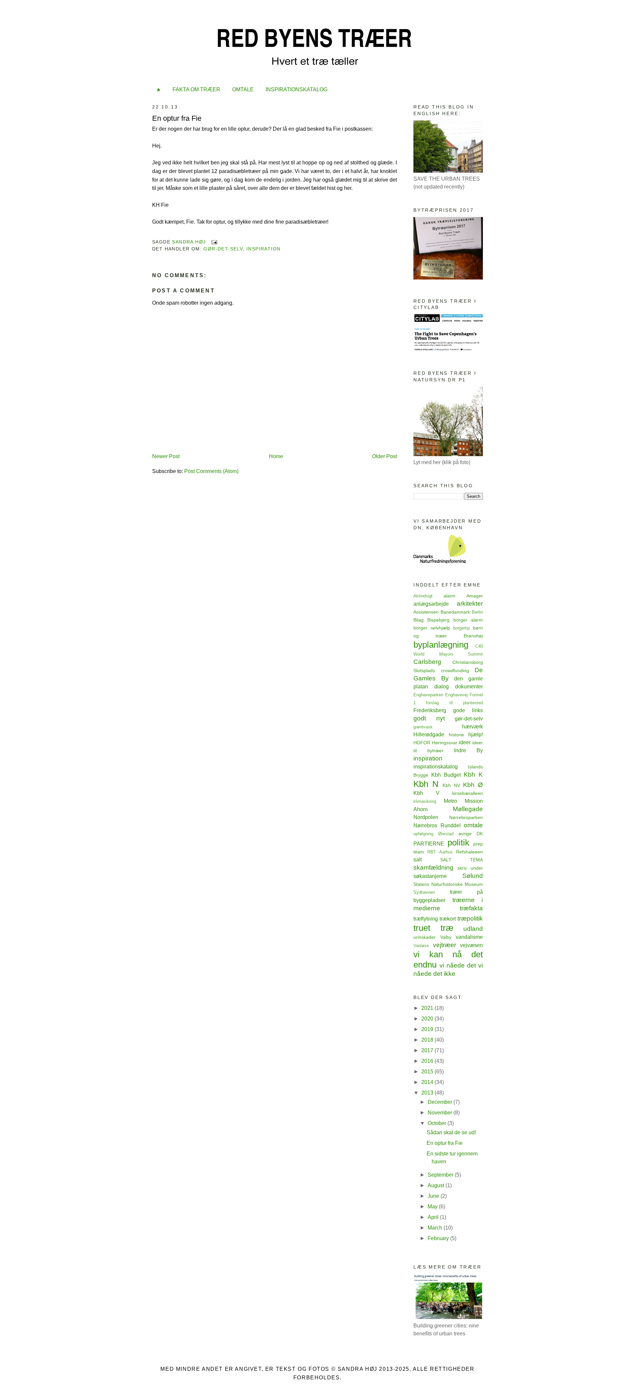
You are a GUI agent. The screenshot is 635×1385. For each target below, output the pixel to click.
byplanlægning (440, 644)
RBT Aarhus (439, 851)
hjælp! (475, 734)
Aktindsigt (423, 595)
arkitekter (470, 603)
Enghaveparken (428, 694)
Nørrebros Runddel (437, 825)
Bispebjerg (438, 620)
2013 (428, 1093)
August (436, 1185)
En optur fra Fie (445, 1143)
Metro (450, 801)
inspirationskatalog (435, 766)
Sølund (472, 875)
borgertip (461, 628)
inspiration (263, 248)
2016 (428, 1061)
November (440, 1112)
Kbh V (426, 793)
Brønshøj (473, 635)
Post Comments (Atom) (211, 471)
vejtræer (444, 944)
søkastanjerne (430, 876)
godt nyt (429, 718)
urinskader (424, 937)
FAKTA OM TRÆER (196, 89)
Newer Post (166, 456)
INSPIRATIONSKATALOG (296, 89)
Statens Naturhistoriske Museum (448, 884)
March (436, 1228)
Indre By (468, 750)
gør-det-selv (223, 248)
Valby (445, 937)
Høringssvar (444, 742)
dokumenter (469, 686)
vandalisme (469, 937)
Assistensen (426, 612)
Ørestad (445, 833)
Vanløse (421, 945)
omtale (473, 825)
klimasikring (424, 801)
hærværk (472, 726)
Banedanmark (455, 612)
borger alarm (468, 620)
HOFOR (421, 742)
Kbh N (426, 784)
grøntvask (423, 726)
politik (458, 842)
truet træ (433, 927)
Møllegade (468, 808)
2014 (428, 1082)
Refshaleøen (469, 851)
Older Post (384, 456)
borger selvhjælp (431, 627)
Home (276, 456)
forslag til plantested (454, 702)
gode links (468, 710)
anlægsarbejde (431, 604)
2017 (428, 1050)
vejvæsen (471, 945)
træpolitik (470, 918)
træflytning (425, 919)
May (433, 1206)
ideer (465, 742)
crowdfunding (455, 670)
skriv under (470, 868)
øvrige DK (470, 833)
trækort (448, 919)
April (434, 1217)
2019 (428, 1029)
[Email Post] (214, 241)
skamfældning (433, 867)
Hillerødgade (428, 734)
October (437, 1123)
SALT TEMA (461, 859)
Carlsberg (427, 661)
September (441, 1175)
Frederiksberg (429, 710)
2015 (428, 1071)
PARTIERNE (428, 843)
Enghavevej (456, 694)
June (434, 1196)
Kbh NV (451, 785)
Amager (474, 595)
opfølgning (423, 833)
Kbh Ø (473, 784)
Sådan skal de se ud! (451, 1132)
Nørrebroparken (466, 817)
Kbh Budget (446, 775)
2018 (428, 1040)
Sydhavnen (424, 892)
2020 (428, 1018)
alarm (449, 595)
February (439, 1238)
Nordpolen (425, 817)
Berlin (477, 612)
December (440, 1102)
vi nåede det (458, 965)
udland (473, 928)
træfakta (471, 908)
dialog (441, 686)
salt (417, 859)
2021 (428, 1008)
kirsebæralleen (467, 793)
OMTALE (243, 89)
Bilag (418, 620)
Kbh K (473, 774)
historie (456, 734)
